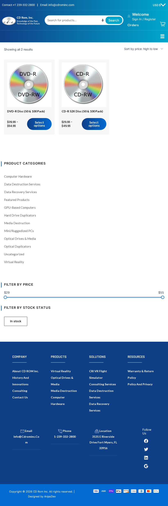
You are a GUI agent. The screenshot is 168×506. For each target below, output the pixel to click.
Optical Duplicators (17, 246)
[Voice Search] (102, 20)
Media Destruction (17, 223)
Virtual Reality (14, 262)
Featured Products (17, 200)
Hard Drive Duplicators (20, 215)
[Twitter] (146, 449)
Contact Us (20, 397)
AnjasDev (50, 496)
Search (113, 20)
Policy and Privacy (140, 384)
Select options (39, 124)
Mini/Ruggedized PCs (19, 231)
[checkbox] (15, 321)
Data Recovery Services (20, 192)
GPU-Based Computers (20, 207)
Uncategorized (14, 254)
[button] (162, 36)
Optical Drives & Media (20, 238)
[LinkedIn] (146, 457)
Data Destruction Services (22, 184)
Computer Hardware (18, 176)
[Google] (146, 466)
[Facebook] (146, 441)
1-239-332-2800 (65, 436)
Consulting (19, 390)
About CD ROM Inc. (25, 371)
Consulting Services (102, 384)
